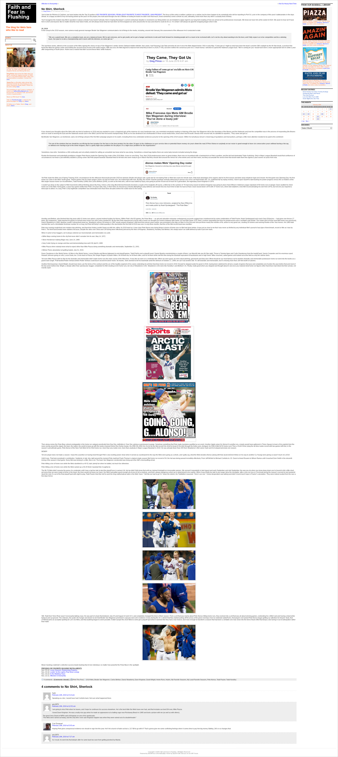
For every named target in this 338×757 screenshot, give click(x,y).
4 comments (48, 680)
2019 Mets (90, 680)
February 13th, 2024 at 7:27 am (63, 737)
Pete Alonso (211, 680)
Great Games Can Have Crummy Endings (315, 91)
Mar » (307, 121)
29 (318, 119)
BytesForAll (176, 753)
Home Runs (160, 680)
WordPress (151, 753)
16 (322, 114)
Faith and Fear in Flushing (168, 752)
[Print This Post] (72, 680)
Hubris (168, 680)
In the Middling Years (57, 674)
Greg (20, 101)
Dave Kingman (140, 680)
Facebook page (17, 99)
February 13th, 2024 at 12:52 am (64, 706)
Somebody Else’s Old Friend (311, 93)
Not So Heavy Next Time (288, 4)
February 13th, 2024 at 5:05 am (63, 725)
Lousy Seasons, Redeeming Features (63, 670)
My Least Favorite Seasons (196, 680)
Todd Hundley (231, 680)
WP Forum (194, 753)
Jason (27, 101)
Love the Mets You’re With (311, 97)
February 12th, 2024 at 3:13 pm (63, 695)
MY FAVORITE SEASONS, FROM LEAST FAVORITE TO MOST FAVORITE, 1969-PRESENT (129, 15)
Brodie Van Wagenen (102, 680)
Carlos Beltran (116, 680)
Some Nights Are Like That (311, 98)
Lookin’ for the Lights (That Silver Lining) (64, 672)
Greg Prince (47, 11)
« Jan (303, 121)
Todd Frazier (221, 680)
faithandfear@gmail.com (21, 91)
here (8, 79)
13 (308, 114)
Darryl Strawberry (128, 680)
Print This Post (78, 680)
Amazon (319, 22)
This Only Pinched (308, 95)
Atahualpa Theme (164, 753)
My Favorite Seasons (178, 680)
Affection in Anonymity (49, 4)
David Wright (151, 680)
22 (318, 116)
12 (303, 114)
